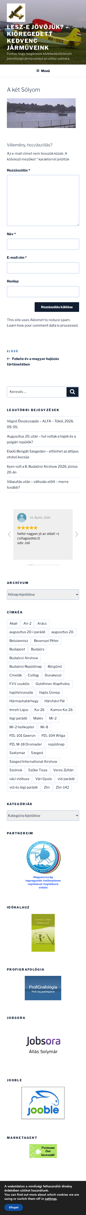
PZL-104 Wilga (53, 736)
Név (11, 234)
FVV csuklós (19, 684)
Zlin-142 (62, 787)
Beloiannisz (18, 641)
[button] (76, 535)
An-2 (27, 623)
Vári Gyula (43, 779)
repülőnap (56, 744)
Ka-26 (39, 710)
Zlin (47, 787)
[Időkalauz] (43, 933)
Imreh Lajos (18, 710)
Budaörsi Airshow (23, 658)
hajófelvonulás (21, 692)
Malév (38, 718)
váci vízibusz (19, 779)
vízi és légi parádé (23, 787)
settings (51, 1199)
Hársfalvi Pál (54, 701)
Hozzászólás (18, 170)
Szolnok (15, 770)
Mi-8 (44, 727)
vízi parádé (66, 779)
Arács (42, 623)
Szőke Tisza (37, 770)
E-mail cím (17, 257)
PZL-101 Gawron (22, 736)
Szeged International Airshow (33, 762)
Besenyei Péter (46, 641)
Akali (13, 623)
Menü (45, 71)
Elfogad (13, 1207)
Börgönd (55, 666)
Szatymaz (17, 753)
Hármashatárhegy (24, 701)
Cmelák (15, 675)
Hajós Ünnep (49, 692)
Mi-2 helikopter (21, 727)
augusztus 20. (62, 632)
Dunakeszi (53, 675)
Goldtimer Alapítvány (53, 684)
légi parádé (18, 718)
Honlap (13, 281)
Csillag (33, 675)
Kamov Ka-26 (61, 710)
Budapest (17, 649)
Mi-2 (53, 718)
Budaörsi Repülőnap (25, 666)
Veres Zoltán (63, 770)
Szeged (37, 753)
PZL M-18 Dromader (25, 744)
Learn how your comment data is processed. (42, 325)
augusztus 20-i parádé (27, 632)
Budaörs (37, 649)
